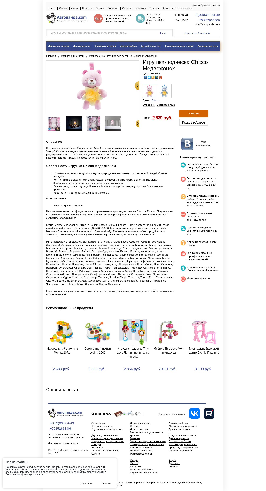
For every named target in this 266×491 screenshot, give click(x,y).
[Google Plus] (160, 77)
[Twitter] (149, 77)
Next (137, 85)
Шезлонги (97, 447)
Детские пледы (139, 429)
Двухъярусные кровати (105, 435)
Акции (74, 8)
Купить (194, 113)
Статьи (100, 8)
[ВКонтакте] (145, 77)
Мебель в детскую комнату (107, 438)
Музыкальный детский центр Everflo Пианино (204, 350)
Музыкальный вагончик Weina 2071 (62, 350)
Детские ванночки (179, 429)
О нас (51, 8)
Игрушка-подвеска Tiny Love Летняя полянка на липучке (133, 352)
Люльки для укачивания (183, 444)
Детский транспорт (151, 46)
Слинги (95, 453)
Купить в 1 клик (193, 122)
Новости (87, 8)
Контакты (167, 8)
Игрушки (135, 426)
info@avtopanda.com (207, 24)
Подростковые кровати (182, 435)
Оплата (126, 8)
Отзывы (154, 8)
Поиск (162, 32)
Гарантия (140, 8)
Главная (51, 55)
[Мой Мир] (157, 77)
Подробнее (86, 482)
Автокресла (98, 422)
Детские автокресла (58, 46)
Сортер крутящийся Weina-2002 (97, 350)
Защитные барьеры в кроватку (148, 441)
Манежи (135, 438)
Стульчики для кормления (106, 429)
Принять (106, 482)
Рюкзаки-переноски (180, 450)
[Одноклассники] (153, 77)
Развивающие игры (208, 46)
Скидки (63, 8)
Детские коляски (81, 46)
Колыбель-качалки (141, 447)
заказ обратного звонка (206, 5)
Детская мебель (128, 46)
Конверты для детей (105, 46)
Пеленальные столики (104, 450)
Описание (149, 104)
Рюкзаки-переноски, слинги (179, 46)
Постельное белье (180, 441)
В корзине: (197, 33)
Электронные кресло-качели (147, 444)
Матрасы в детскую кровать (107, 441)
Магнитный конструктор (183, 426)
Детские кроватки (179, 438)
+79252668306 (209, 20)
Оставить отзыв (166, 104)
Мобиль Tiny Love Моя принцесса (168, 350)
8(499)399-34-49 (208, 15)
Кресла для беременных (183, 447)
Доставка (113, 8)
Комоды (96, 444)
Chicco (155, 100)
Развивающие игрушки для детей (109, 55)
